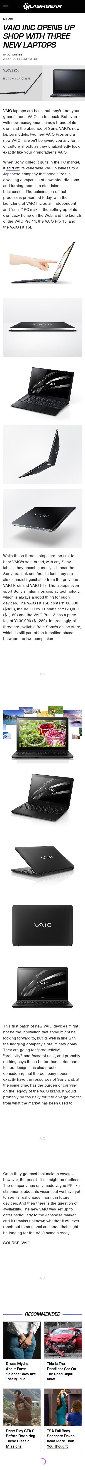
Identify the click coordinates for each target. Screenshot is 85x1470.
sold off (12, 168)
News (8, 19)
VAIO (7, 110)
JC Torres (14, 54)
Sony (52, 128)
